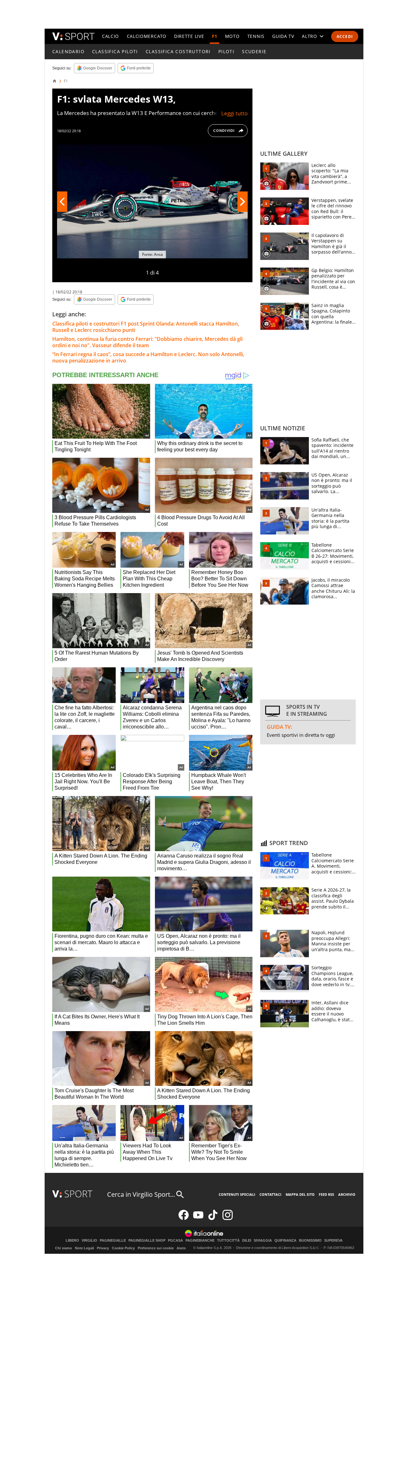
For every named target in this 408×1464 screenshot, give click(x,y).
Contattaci (270, 1194)
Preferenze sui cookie (156, 1248)
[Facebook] (183, 1218)
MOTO (232, 36)
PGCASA (175, 1240)
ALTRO (309, 36)
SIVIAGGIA (263, 1240)
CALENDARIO (68, 51)
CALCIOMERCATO (146, 36)
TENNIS (256, 36)
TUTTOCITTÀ (228, 1240)
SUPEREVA (333, 1240)
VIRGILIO (89, 1240)
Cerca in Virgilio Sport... (141, 1194)
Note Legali (84, 1248)
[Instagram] (227, 1218)
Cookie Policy (123, 1248)
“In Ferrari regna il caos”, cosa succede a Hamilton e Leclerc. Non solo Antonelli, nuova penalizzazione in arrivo (148, 357)
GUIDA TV (283, 36)
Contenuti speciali (237, 1194)
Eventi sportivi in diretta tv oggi (301, 735)
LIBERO (72, 1240)
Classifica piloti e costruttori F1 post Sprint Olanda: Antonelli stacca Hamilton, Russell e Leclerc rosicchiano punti (145, 327)
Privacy (103, 1248)
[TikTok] (213, 1218)
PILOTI (226, 51)
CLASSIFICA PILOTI (115, 51)
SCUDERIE (254, 51)
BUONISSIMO (310, 1240)
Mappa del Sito (300, 1194)
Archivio (346, 1194)
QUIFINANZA (285, 1240)
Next (242, 201)
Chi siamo (63, 1248)
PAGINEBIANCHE (200, 1240)
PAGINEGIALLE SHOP (146, 1240)
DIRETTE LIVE (189, 36)
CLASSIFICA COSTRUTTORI (178, 51)
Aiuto (181, 1248)
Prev (62, 201)
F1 (214, 36)
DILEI (246, 1240)
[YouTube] (198, 1218)
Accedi (345, 36)
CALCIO (110, 36)
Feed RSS (326, 1194)
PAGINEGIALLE (113, 1240)
